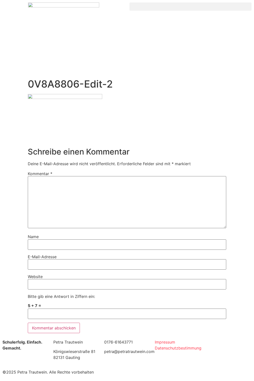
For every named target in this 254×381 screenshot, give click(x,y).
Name (33, 237)
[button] (190, 6)
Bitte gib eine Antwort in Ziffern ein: (61, 296)
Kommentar (40, 174)
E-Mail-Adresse (42, 257)
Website (35, 277)
